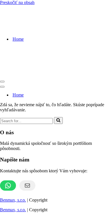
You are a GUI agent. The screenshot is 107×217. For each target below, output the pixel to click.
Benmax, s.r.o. (13, 200)
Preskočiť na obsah (17, 2)
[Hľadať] (58, 120)
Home (18, 39)
